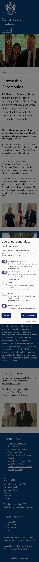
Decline (6, 315)
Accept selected (29, 315)
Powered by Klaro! (31, 321)
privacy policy (17, 255)
